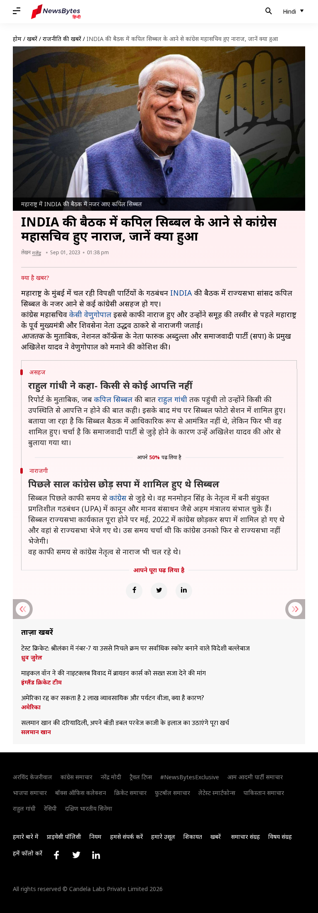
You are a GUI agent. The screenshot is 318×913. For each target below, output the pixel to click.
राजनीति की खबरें (62, 39)
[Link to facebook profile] (56, 855)
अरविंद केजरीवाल (32, 777)
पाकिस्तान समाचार (263, 793)
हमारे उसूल (163, 837)
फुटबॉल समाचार (172, 793)
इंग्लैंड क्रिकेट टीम (41, 682)
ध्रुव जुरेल (31, 657)
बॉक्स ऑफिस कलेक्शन (80, 793)
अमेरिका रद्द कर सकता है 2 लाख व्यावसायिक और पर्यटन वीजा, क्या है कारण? (112, 698)
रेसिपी (50, 808)
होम (17, 39)
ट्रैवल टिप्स (141, 777)
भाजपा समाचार (30, 793)
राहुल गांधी (172, 399)
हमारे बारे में (26, 837)
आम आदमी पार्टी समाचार (255, 777)
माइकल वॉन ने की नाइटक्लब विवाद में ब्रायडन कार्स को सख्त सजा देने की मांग (113, 674)
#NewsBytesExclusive (189, 777)
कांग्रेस (117, 498)
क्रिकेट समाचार (130, 793)
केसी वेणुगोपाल (90, 314)
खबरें (32, 39)
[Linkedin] (184, 591)
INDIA (181, 293)
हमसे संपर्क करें (126, 837)
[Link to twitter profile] (76, 855)
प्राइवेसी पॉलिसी (64, 837)
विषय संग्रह (280, 837)
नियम (95, 837)
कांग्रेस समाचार (76, 777)
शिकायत (192, 837)
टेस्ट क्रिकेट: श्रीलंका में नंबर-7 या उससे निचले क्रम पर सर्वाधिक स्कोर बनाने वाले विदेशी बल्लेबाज (135, 649)
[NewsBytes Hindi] (56, 12)
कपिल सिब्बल (113, 399)
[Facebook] (134, 591)
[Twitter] (159, 591)
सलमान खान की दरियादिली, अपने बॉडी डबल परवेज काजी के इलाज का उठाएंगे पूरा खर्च (125, 723)
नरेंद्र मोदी (111, 777)
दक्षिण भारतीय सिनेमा (88, 808)
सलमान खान (36, 732)
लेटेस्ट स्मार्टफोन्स (216, 793)
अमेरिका (31, 707)
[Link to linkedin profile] (96, 855)
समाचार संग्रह (245, 837)
